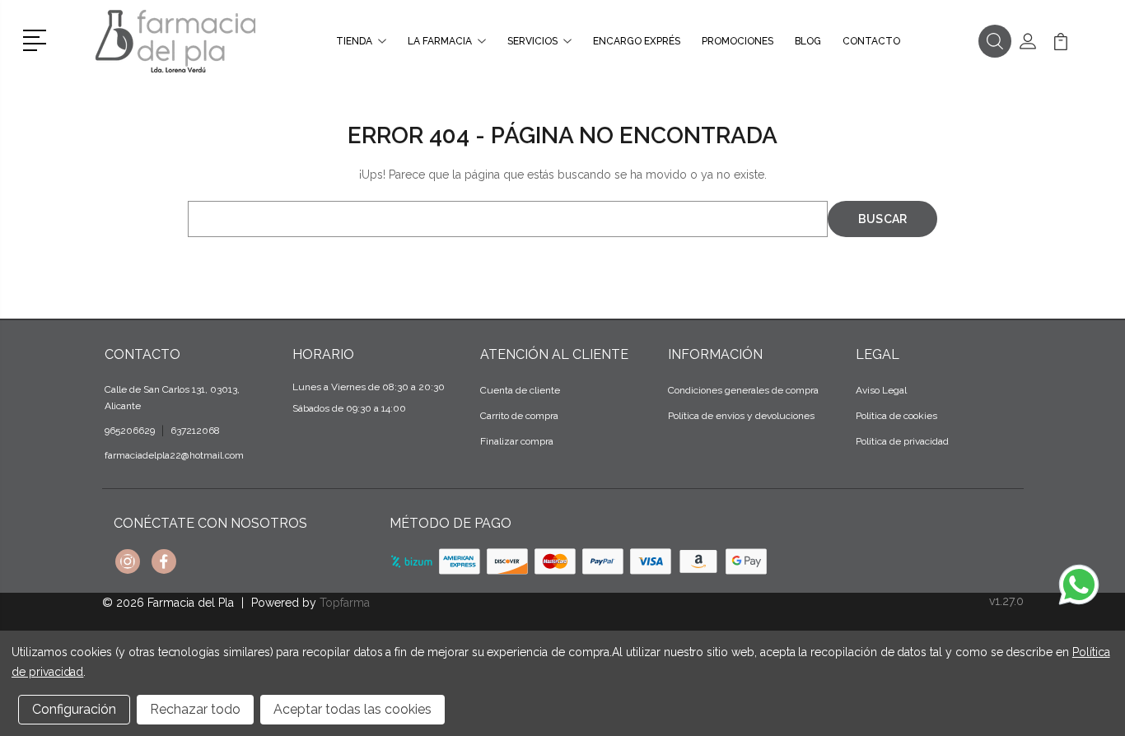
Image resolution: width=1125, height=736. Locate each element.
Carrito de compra (519, 416)
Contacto (871, 41)
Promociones (737, 41)
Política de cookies (896, 416)
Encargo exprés (636, 41)
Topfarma (345, 602)
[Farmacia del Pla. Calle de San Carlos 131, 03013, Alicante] (175, 41)
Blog (808, 41)
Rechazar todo (195, 709)
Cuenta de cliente (520, 390)
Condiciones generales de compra (743, 390)
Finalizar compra (516, 441)
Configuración (74, 709)
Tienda (354, 41)
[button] (37, 38)
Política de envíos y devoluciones (741, 416)
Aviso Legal (881, 390)
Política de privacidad (902, 441)
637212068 (195, 430)
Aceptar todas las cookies (352, 709)
